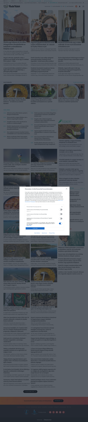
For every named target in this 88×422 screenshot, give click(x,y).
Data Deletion (37, 233)
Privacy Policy (52, 233)
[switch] (60, 209)
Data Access (44, 233)
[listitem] (44, 206)
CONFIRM (35, 228)
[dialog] (44, 211)
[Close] (67, 189)
